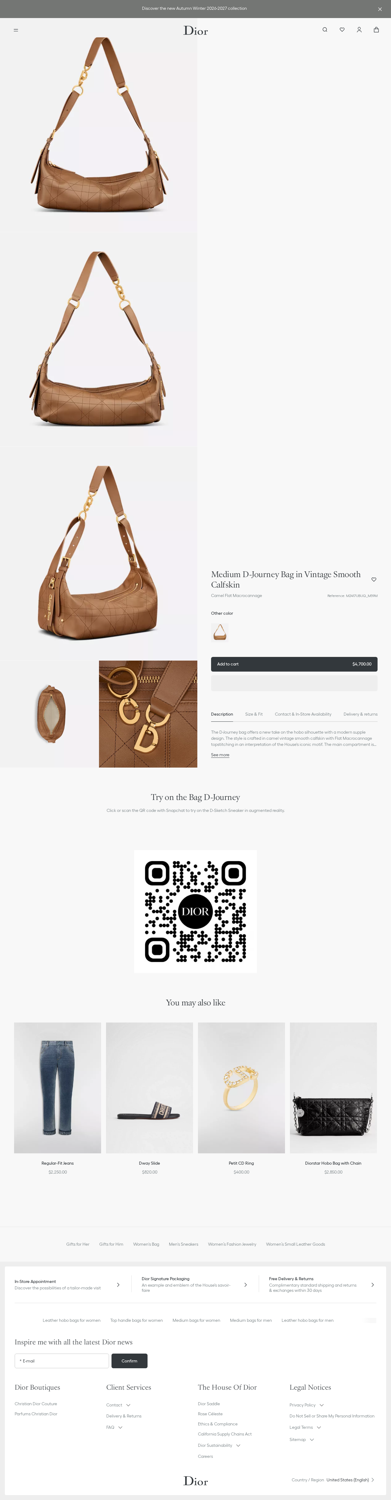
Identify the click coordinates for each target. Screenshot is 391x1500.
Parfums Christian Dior (36, 1413)
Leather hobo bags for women (71, 1320)
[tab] (222, 714)
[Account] (359, 30)
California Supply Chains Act (225, 1434)
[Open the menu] (15, 30)
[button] (98, 125)
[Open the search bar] (325, 30)
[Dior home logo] (195, 30)
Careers (205, 1456)
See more (220, 754)
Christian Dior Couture (36, 1403)
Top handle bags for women (136, 1320)
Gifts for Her (78, 1244)
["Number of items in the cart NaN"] (376, 30)
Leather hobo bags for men (308, 1320)
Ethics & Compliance (218, 1423)
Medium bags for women (196, 1320)
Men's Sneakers (183, 1244)
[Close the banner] (380, 9)
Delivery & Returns (123, 1415)
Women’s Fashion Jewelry (232, 1244)
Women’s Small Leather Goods (295, 1244)
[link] (194, 9)
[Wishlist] (342, 30)
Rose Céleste (210, 1413)
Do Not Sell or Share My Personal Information (332, 1415)
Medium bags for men (251, 1320)
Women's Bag (146, 1244)
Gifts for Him (111, 1244)
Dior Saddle (209, 1403)
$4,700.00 (294, 664)
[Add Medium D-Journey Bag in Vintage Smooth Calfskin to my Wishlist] (374, 579)
